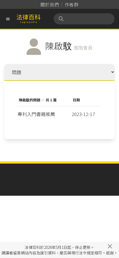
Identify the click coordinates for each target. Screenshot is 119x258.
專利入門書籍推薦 (36, 113)
